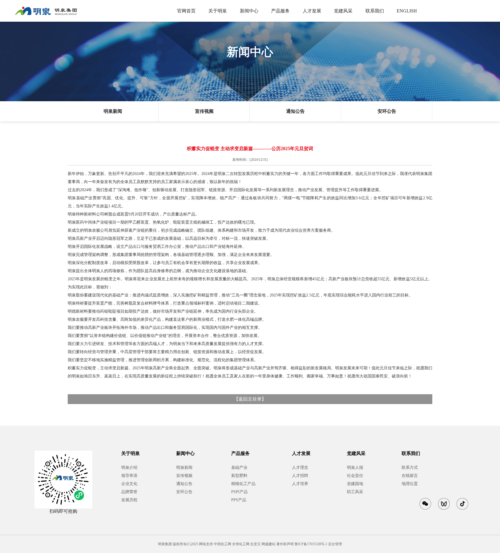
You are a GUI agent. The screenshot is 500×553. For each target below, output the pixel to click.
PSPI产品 (239, 492)
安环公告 (387, 111)
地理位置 (410, 484)
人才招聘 (300, 475)
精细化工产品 (243, 484)
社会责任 (355, 475)
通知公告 (295, 111)
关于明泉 (217, 10)
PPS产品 (238, 500)
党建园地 (355, 484)
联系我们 (374, 10)
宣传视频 (204, 111)
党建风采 (343, 10)
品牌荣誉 (129, 492)
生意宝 (255, 544)
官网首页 (186, 10)
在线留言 (410, 475)
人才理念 (300, 467)
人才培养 (300, 484)
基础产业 (239, 467)
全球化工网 (240, 544)
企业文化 (129, 484)
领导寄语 (129, 475)
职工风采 (355, 492)
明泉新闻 (113, 111)
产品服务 (280, 10)
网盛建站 (268, 544)
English (407, 10)
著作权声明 (285, 544)
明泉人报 (355, 467)
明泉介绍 (129, 467)
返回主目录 (250, 399)
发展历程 (129, 500)
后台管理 (335, 544)
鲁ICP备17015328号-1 (311, 544)
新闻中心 (249, 10)
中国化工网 (222, 544)
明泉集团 (165, 544)
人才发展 (312, 10)
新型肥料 (239, 475)
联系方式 (410, 467)
